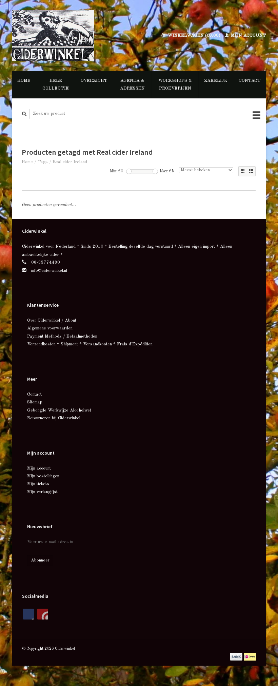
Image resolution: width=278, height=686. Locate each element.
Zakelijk (215, 80)
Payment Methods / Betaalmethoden (62, 336)
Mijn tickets (38, 484)
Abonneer (40, 560)
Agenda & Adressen (132, 84)
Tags (43, 162)
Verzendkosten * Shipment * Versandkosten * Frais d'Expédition (90, 344)
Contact (250, 80)
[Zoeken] (24, 114)
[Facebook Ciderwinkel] (28, 614)
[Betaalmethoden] (237, 656)
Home (24, 80)
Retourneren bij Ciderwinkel (53, 418)
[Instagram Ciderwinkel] (42, 614)
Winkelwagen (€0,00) (194, 35)
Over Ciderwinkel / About (51, 320)
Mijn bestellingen (43, 476)
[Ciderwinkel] (68, 35)
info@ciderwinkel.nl (49, 270)
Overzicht (94, 80)
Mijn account (248, 35)
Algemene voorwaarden (50, 328)
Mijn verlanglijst (42, 492)
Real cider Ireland (70, 162)
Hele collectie (55, 84)
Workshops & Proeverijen (175, 84)
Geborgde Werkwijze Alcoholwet (59, 410)
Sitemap (34, 402)
